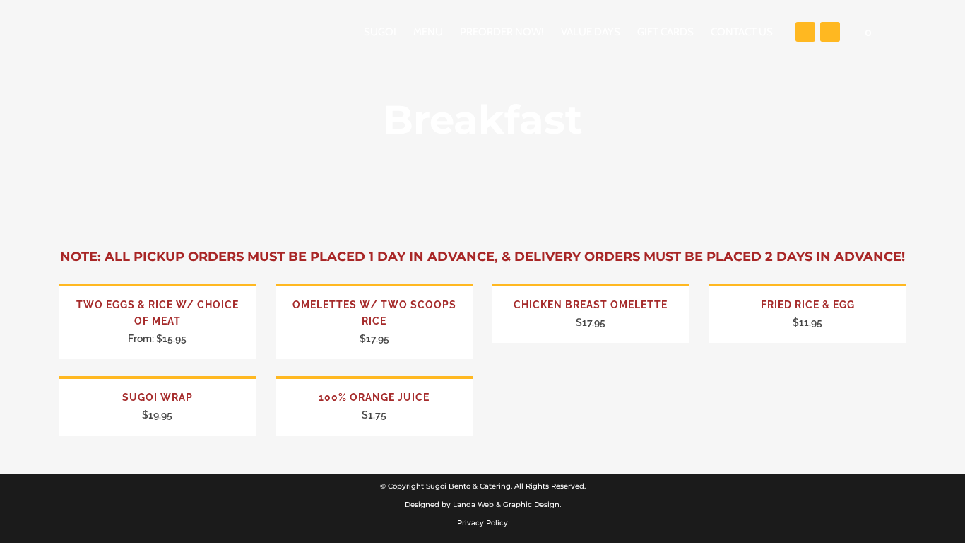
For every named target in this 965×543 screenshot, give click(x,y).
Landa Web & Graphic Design (506, 504)
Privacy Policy (482, 522)
